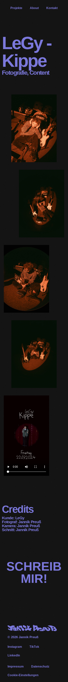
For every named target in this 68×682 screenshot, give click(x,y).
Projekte (16, 8)
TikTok (34, 646)
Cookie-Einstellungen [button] (23, 675)
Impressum (16, 666)
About (34, 8)
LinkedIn (14, 655)
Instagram (15, 646)
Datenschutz (40, 666)
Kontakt (52, 8)
